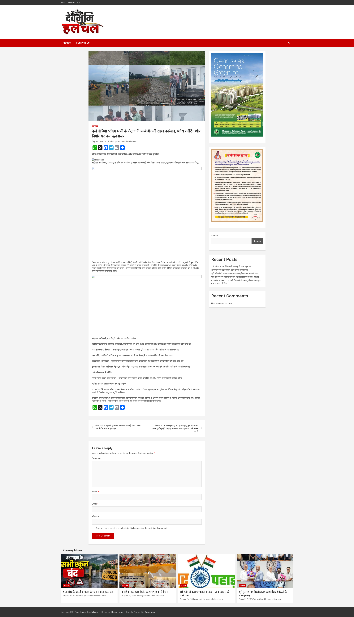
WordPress (150, 612)
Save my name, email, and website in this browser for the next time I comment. (131, 528)
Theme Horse (117, 612)
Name (95, 491)
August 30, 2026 (70, 596)
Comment (97, 458)
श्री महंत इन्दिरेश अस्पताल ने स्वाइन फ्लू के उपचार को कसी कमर (235, 273)
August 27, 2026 (187, 599)
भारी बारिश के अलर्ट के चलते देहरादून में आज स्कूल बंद (231, 266)
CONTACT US (83, 43)
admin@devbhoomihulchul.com (123, 141)
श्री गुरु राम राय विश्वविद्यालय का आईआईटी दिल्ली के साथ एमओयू (235, 277)
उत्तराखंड (67, 43)
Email (95, 504)
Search (214, 235)
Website (95, 516)
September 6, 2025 (100, 141)
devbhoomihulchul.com (87, 612)
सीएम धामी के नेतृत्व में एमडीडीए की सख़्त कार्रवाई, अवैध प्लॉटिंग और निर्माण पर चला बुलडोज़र (118, 427)
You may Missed (73, 550)
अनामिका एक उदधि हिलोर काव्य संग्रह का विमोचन (229, 270)
